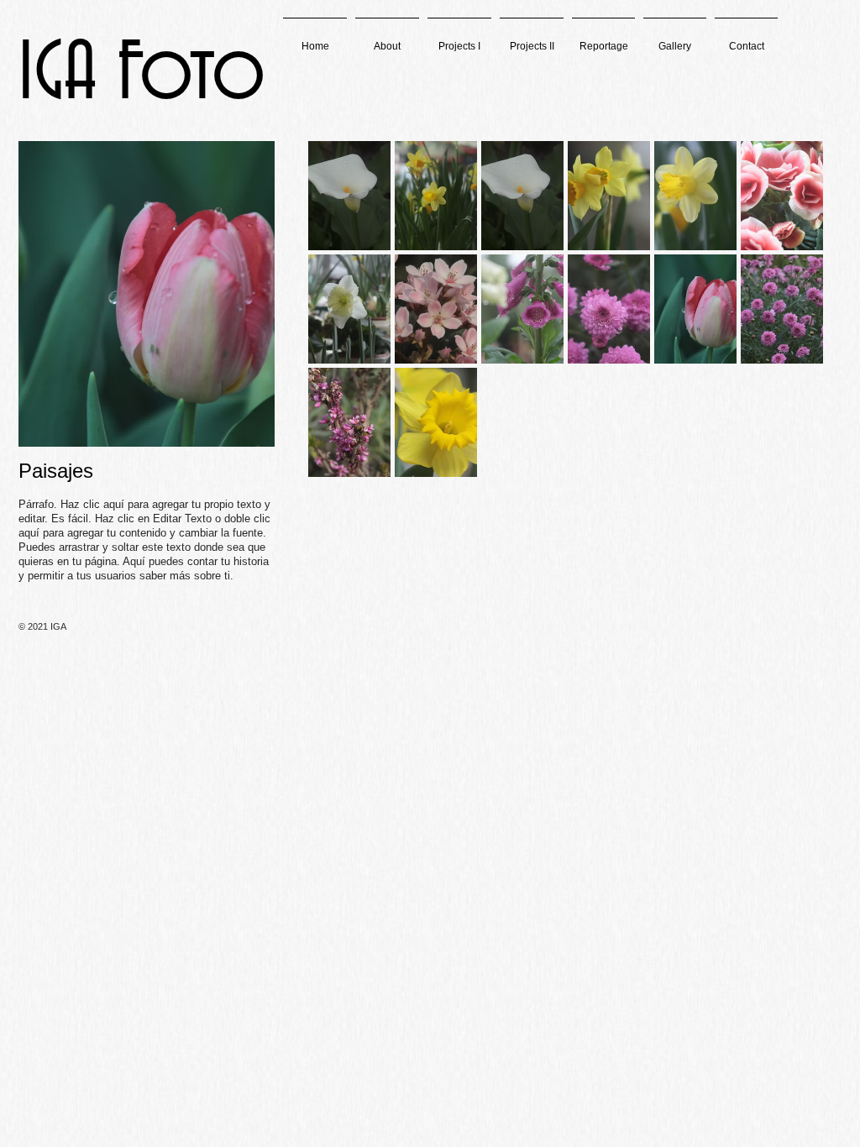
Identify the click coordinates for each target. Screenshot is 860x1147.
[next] (787, 381)
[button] (459, 39)
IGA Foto (141, 75)
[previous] (344, 381)
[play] (789, 577)
